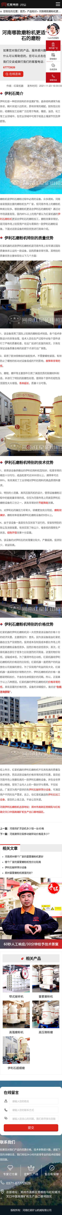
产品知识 (32, 11)
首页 (22, 11)
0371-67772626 (18, 1182)
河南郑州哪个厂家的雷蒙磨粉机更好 (24, 856)
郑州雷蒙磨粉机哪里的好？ (19, 872)
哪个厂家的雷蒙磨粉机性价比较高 (23, 862)
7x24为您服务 (53, 38)
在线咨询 (15, 74)
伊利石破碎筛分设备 (40, 789)
